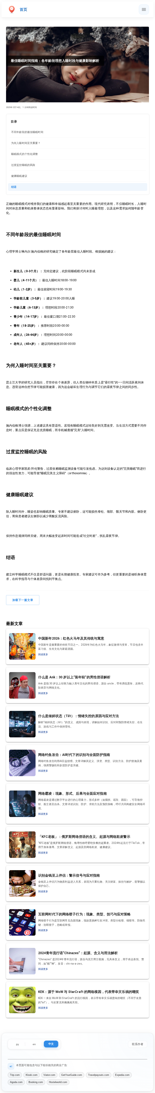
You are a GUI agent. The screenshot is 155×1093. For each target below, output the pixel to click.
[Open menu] (144, 9)
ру (17, 1044)
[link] (77, 132)
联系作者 (137, 1044)
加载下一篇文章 (22, 600)
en (34, 1044)
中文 (51, 1043)
